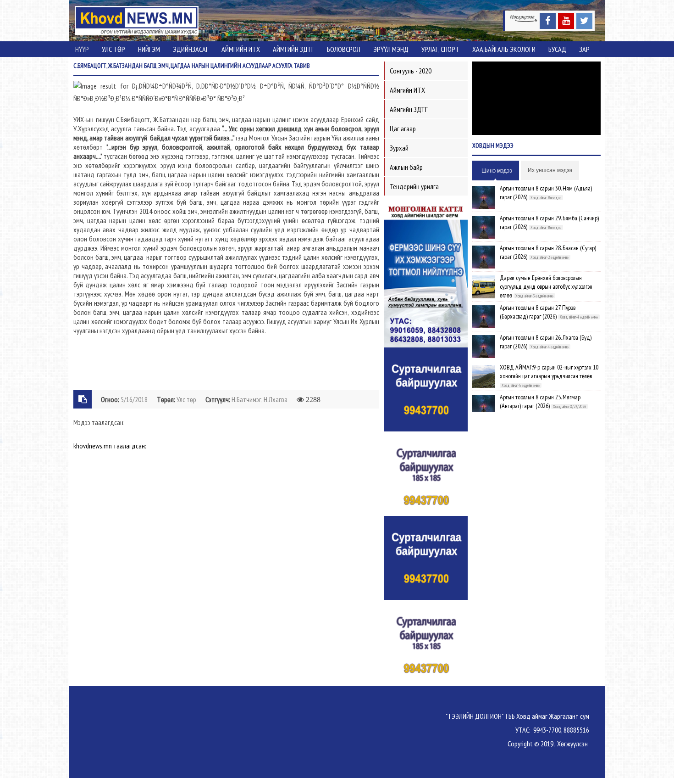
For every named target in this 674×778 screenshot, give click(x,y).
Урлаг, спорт (440, 49)
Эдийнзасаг (191, 49)
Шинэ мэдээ (496, 171)
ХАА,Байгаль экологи (504, 49)
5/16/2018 (134, 399)
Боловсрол (343, 49)
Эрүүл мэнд (391, 49)
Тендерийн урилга (414, 186)
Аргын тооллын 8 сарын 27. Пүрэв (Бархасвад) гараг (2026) (537, 311)
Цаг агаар (403, 128)
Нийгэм (149, 49)
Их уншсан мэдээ (550, 170)
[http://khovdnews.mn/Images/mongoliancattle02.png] (426, 273)
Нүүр (82, 49)
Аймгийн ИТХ (240, 49)
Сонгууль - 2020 (410, 70)
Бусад (557, 49)
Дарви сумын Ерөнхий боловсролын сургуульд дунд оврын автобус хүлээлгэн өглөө (546, 286)
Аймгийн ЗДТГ (293, 49)
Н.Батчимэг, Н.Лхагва (259, 399)
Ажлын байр (406, 167)
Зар (584, 49)
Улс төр (113, 49)
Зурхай (399, 147)
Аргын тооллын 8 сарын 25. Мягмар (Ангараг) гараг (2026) (540, 401)
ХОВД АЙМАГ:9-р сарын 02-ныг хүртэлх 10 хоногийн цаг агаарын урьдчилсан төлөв (549, 371)
